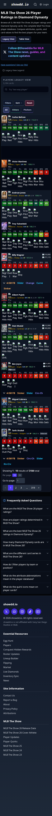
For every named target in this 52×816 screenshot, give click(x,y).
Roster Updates (11, 654)
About (6, 704)
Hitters (15, 109)
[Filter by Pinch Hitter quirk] (30, 182)
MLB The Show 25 (12, 745)
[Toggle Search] (35, 4)
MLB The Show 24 (12, 750)
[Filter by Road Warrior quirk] (36, 182)
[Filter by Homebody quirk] (25, 137)
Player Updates (11, 737)
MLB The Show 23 (12, 754)
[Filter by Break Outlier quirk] (4, 449)
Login (46, 4)
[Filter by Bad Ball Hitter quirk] (4, 182)
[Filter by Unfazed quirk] (4, 356)
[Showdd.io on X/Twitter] (6, 611)
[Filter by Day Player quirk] (4, 137)
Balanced (12, 369)
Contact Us (9, 695)
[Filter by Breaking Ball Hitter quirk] (4, 213)
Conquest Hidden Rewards (17, 649)
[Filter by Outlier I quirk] (9, 273)
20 (20, 475)
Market (7, 667)
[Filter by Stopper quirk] (20, 273)
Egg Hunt (8, 640)
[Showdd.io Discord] (14, 611)
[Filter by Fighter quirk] (15, 137)
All (6, 109)
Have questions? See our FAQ (14, 64)
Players (7, 645)
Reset (29, 103)
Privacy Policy (10, 708)
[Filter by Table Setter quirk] (46, 244)
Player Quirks (10, 741)
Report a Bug (10, 699)
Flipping (7, 662)
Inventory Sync (11, 676)
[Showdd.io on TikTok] (30, 611)
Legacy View (8, 39)
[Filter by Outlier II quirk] (20, 449)
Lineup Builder (10, 658)
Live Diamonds (11, 671)
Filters (8, 103)
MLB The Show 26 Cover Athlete (19, 732)
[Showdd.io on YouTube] (38, 611)
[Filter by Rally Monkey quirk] (30, 137)
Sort (18, 103)
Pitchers (27, 109)
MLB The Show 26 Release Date (19, 728)
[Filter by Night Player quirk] (25, 182)
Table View (24, 39)
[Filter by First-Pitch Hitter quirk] (20, 137)
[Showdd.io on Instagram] (22, 611)
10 (14, 475)
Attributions (9, 713)
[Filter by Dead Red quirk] (9, 137)
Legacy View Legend (15, 70)
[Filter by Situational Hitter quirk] (36, 137)
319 (33, 487)
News (6, 680)
